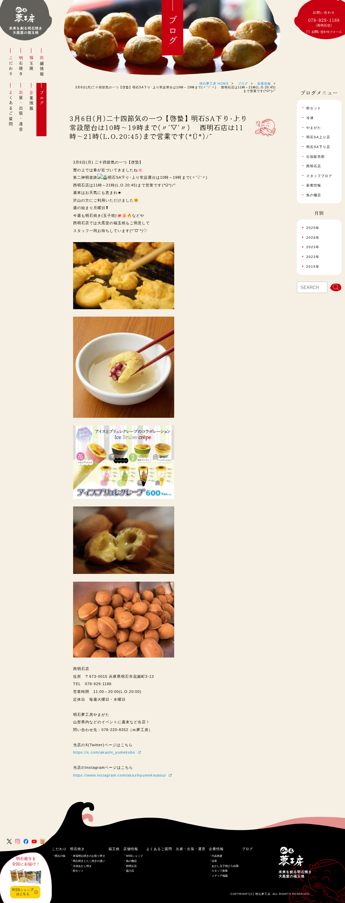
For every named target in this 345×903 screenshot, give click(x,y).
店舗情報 (42, 66)
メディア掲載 (220, 875)
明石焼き (21, 66)
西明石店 (131, 866)
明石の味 (60, 855)
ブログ (42, 98)
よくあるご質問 (11, 108)
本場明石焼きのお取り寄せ (89, 855)
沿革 (214, 861)
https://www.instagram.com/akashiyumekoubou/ (119, 775)
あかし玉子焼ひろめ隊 (225, 866)
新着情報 (264, 83)
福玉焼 (31, 63)
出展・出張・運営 (21, 111)
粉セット (78, 870)
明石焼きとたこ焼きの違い (89, 861)
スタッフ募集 (220, 870)
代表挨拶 (217, 855)
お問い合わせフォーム (326, 31)
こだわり (11, 66)
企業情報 (31, 100)
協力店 (130, 870)
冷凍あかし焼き (82, 866)
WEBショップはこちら (22, 892)
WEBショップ (134, 855)
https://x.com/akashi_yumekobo (104, 752)
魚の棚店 (131, 861)
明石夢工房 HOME (213, 83)
